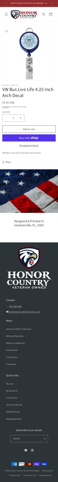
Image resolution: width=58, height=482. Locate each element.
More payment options (29, 145)
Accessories (12, 350)
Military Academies (15, 343)
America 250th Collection (18, 329)
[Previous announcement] (5, 3)
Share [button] (8, 162)
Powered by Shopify (31, 470)
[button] (6, 14)
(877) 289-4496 (15, 306)
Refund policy (47, 471)
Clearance (11, 364)
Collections (12, 357)
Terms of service (29, 475)
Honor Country (17, 470)
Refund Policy (13, 411)
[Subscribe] (44, 438)
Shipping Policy (13, 418)
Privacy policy (14, 475)
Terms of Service (14, 404)
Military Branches (14, 336)
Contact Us (11, 397)
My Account (12, 390)
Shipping (5, 107)
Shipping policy (45, 475)
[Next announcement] (52, 3)
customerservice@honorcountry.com (24, 312)
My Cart (10, 383)
